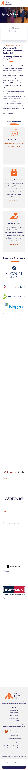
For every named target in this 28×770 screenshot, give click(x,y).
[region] (14, 764)
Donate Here (14, 244)
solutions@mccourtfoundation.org (16, 745)
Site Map (23, 752)
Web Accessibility (15, 752)
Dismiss (14, 767)
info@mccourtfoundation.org (14, 738)
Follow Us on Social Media (15, 45)
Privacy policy (6, 752)
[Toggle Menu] (25, 3)
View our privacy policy (12, 762)
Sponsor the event (14, 200)
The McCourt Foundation (6, 4)
